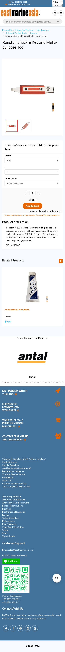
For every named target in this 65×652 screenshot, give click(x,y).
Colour (8, 155)
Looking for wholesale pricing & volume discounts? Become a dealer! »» (31, 215)
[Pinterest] (20, 628)
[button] (56, 578)
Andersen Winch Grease (17, 309)
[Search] (58, 21)
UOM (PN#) (11, 178)
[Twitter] (6, 628)
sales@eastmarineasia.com (19, 4)
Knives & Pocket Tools (16, 33)
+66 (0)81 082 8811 (19, 2)
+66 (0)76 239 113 (11, 602)
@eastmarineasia (19, 555)
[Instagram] (28, 628)
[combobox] (32, 21)
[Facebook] (13, 628)
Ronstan (34, 33)
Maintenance (43, 30)
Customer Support (13, 543)
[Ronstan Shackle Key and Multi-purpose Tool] (32, 90)
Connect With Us (12, 608)
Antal (32, 377)
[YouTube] (35, 628)
